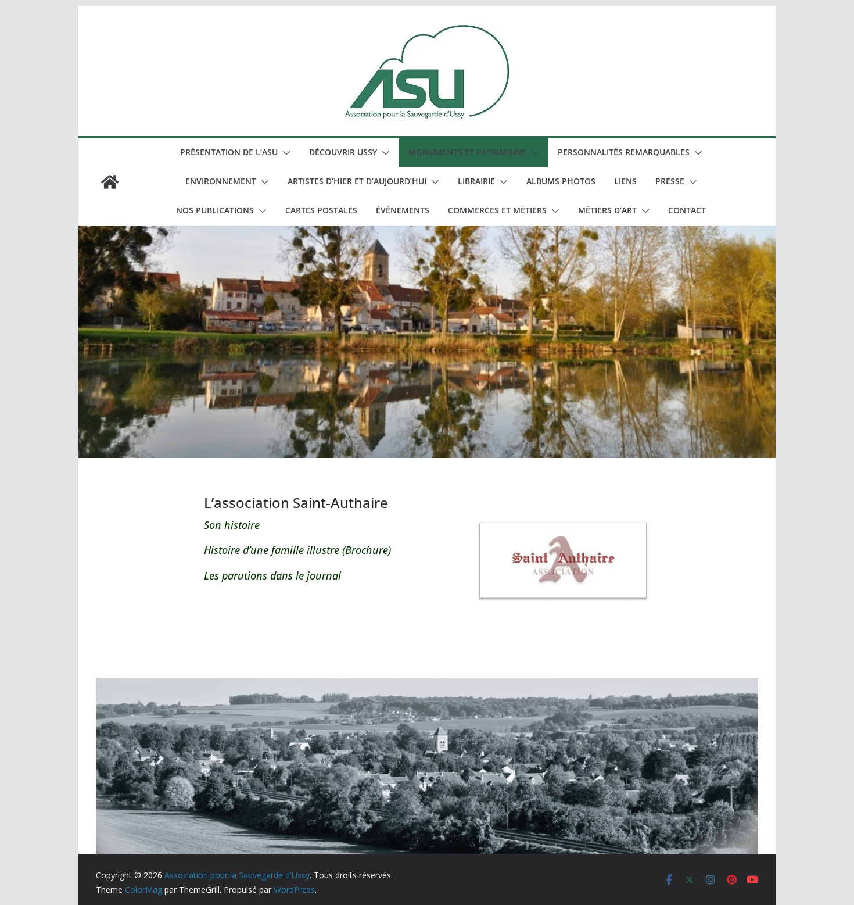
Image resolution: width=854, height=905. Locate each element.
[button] (284, 153)
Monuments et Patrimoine (467, 152)
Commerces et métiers (497, 210)
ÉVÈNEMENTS (402, 210)
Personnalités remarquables (624, 152)
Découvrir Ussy (343, 152)
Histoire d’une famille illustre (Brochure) (297, 550)
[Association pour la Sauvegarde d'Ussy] (110, 182)
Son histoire (232, 525)
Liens (625, 181)
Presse (669, 181)
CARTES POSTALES (321, 210)
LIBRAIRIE (476, 181)
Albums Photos (560, 181)
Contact (687, 210)
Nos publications (215, 210)
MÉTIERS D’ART (607, 210)
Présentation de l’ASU (229, 152)
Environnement (220, 181)
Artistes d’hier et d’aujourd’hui (357, 181)
